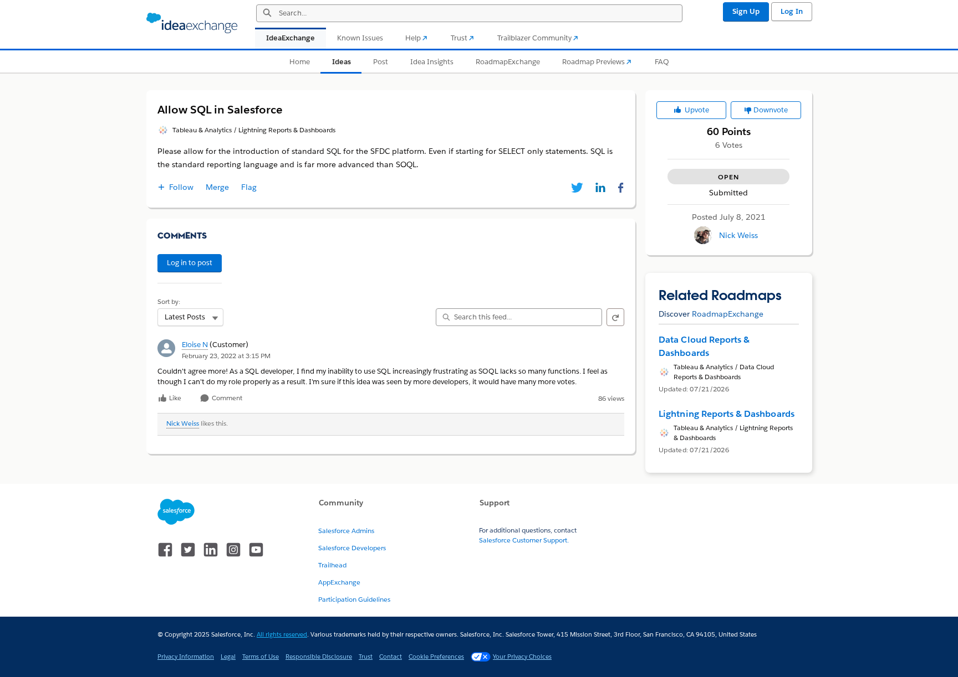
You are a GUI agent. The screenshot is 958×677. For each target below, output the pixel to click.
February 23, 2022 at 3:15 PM (226, 355)
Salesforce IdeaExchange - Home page (191, 23)
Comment (226, 398)
